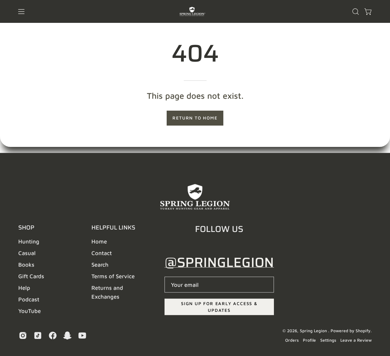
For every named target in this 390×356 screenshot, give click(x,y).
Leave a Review (356, 340)
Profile (309, 340)
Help (24, 287)
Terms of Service (113, 276)
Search (99, 264)
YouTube (29, 311)
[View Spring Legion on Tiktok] (36, 335)
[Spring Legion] (195, 11)
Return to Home (194, 117)
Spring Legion (314, 330)
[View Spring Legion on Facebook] (51, 335)
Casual (27, 253)
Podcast (28, 299)
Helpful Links (113, 227)
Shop (26, 227)
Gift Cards (31, 276)
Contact (101, 253)
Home (99, 241)
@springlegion (219, 262)
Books (26, 264)
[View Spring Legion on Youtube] (81, 335)
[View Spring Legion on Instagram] (21, 335)
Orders (292, 340)
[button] (355, 11)
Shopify (363, 330)
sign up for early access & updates (219, 307)
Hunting (28, 241)
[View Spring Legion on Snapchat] (66, 335)
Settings (328, 340)
